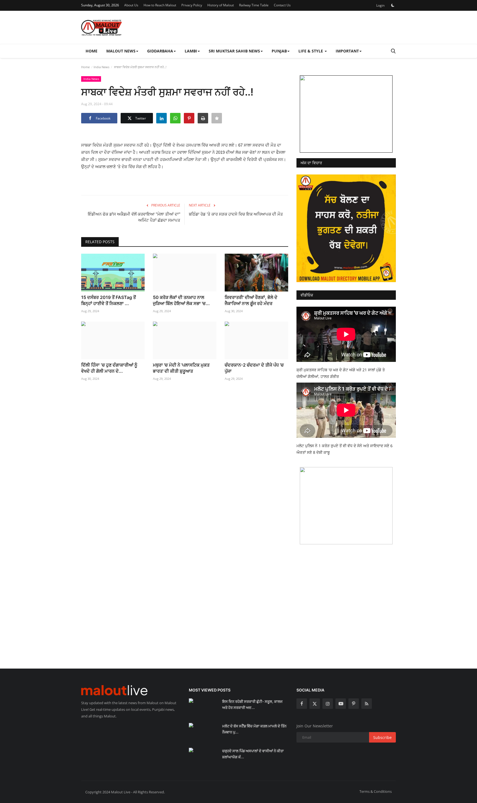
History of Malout (220, 5)
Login (380, 5)
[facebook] (301, 703)
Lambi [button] (191, 51)
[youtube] (340, 703)
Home (91, 51)
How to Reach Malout (160, 5)
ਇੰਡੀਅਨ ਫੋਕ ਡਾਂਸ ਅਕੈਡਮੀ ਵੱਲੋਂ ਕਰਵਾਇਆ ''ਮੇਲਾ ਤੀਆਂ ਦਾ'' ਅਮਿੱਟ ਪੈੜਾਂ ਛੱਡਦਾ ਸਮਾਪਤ (134, 217)
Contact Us (282, 5)
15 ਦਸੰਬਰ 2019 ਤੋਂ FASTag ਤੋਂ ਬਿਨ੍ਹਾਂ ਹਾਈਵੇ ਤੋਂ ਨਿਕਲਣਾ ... (108, 300)
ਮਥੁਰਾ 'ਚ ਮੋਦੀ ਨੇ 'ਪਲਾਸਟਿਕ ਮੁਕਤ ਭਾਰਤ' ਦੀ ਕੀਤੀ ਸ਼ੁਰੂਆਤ (181, 368)
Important (347, 51)
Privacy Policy (191, 5)
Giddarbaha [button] (160, 51)
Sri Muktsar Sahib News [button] (234, 51)
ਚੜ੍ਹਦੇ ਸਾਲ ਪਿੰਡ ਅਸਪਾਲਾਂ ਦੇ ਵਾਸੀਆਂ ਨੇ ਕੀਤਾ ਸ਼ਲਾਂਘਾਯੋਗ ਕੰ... (253, 754)
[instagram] (327, 703)
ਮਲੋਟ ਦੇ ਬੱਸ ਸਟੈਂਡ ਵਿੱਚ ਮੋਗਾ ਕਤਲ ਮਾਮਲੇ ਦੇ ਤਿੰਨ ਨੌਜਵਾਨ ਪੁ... (254, 729)
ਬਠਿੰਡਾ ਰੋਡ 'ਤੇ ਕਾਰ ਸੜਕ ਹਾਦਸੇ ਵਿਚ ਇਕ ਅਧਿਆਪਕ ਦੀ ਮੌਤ (236, 214)
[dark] (393, 5)
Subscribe (382, 737)
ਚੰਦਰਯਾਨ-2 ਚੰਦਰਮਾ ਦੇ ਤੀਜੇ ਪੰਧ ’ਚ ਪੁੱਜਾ (254, 368)
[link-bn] (346, 114)
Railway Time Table (254, 5)
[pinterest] (353, 703)
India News (101, 67)
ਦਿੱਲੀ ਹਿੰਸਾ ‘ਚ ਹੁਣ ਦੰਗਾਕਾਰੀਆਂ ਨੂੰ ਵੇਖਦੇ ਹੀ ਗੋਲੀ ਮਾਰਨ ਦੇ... (109, 368)
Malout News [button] (121, 51)
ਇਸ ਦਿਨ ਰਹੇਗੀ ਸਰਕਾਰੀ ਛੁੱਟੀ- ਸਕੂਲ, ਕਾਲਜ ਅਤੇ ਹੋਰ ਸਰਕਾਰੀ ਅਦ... (252, 704)
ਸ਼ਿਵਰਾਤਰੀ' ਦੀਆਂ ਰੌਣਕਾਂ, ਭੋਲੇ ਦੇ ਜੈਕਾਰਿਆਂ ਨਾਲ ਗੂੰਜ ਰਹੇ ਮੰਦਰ (251, 300)
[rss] (366, 703)
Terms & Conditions (375, 791)
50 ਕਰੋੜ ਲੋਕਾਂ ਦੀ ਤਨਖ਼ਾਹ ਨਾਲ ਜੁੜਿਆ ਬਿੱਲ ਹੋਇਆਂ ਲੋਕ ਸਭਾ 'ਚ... (181, 300)
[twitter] (314, 703)
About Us (131, 5)
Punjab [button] (279, 51)
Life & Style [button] (311, 51)
